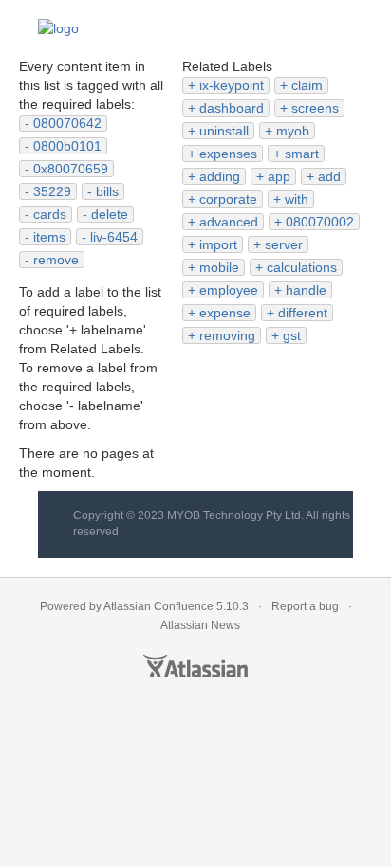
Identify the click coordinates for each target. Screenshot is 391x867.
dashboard (231, 108)
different (302, 312)
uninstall (224, 130)
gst (292, 335)
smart (302, 153)
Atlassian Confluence (158, 606)
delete (109, 214)
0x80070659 (70, 168)
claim (307, 85)
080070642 (67, 123)
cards (49, 214)
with (296, 199)
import (218, 244)
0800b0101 (67, 146)
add (329, 176)
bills (107, 191)
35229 (52, 191)
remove (56, 259)
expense (225, 312)
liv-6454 (114, 236)
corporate (228, 199)
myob (292, 130)
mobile (219, 267)
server (284, 244)
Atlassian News (200, 625)
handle (306, 290)
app (279, 176)
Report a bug (305, 606)
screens (315, 108)
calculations (302, 267)
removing (227, 335)
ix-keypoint (231, 85)
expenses (228, 153)
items (49, 236)
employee (228, 290)
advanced (228, 221)
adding (219, 176)
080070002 (320, 221)
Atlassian (195, 666)
